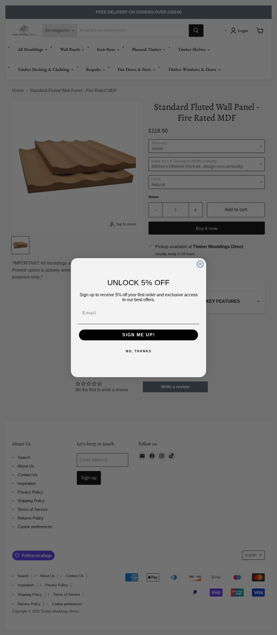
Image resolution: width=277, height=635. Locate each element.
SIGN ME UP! (138, 335)
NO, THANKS (138, 351)
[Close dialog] (200, 264)
